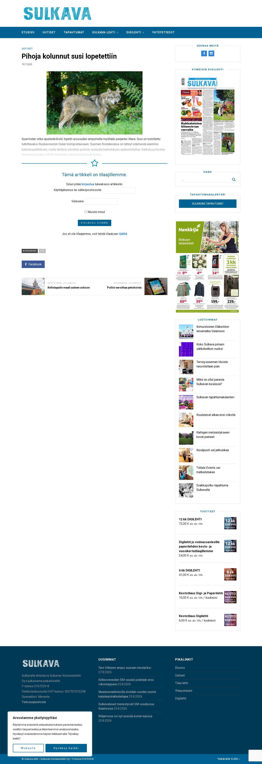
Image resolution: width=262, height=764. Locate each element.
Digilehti (133, 32)
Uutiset (49, 32)
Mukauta (28, 748)
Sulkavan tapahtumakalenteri (215, 397)
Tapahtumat (74, 32)
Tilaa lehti (181, 683)
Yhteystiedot (163, 32)
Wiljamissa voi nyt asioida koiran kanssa (125, 716)
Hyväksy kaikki (66, 748)
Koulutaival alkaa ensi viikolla (215, 415)
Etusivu (28, 32)
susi (42, 251)
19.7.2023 (27, 64)
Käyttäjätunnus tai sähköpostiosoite (77, 190)
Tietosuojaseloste (34, 702)
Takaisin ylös (228, 759)
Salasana (78, 201)
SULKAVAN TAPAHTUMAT (208, 203)
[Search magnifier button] (233, 179)
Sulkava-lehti (103, 32)
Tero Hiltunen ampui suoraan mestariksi (124, 668)
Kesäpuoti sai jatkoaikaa (212, 450)
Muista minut (96, 212)
